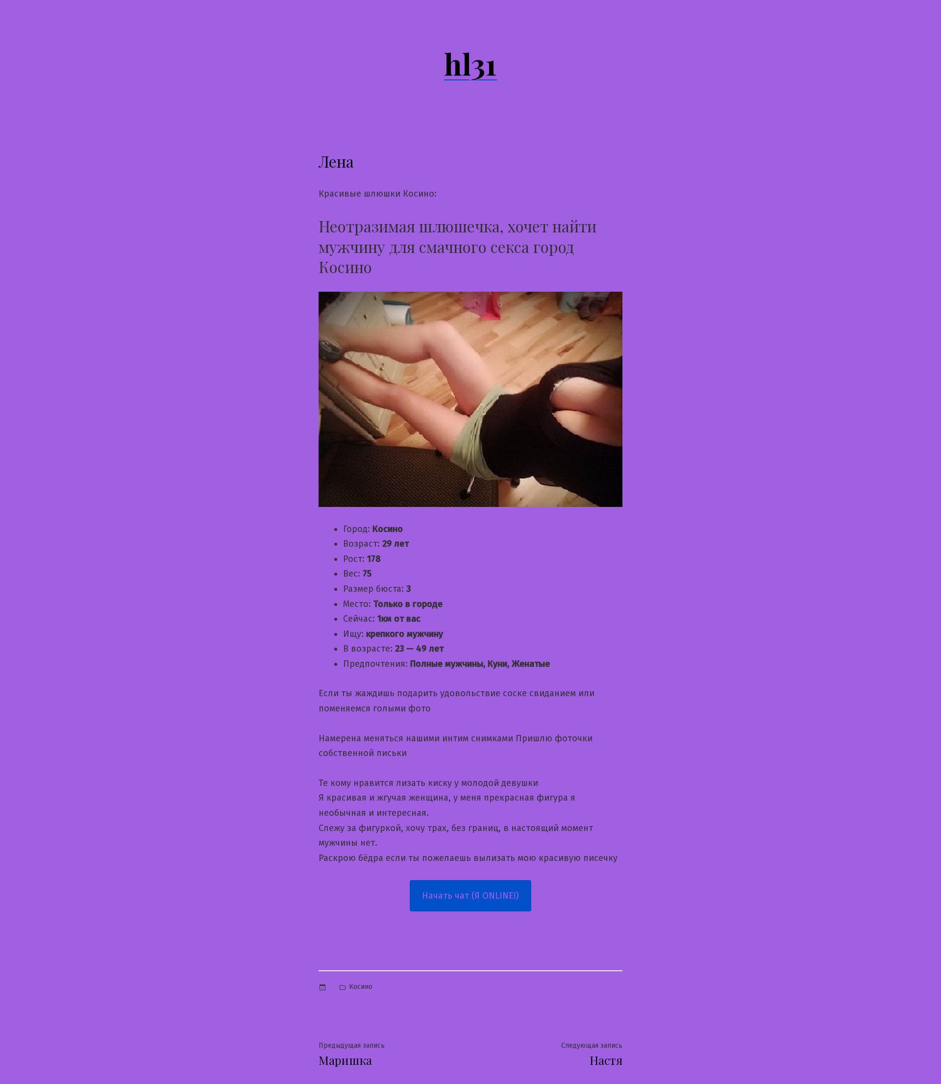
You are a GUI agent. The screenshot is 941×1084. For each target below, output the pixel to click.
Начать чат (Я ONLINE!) (470, 895)
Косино (360, 987)
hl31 (470, 63)
